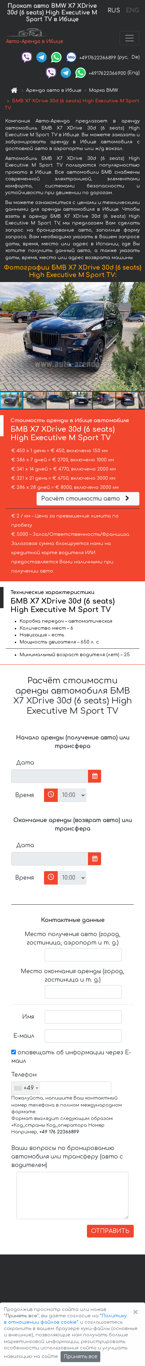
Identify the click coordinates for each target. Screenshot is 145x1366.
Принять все (80, 1356)
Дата (25, 763)
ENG (132, 10)
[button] (34, 400)
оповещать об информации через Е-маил (71, 1056)
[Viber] (26, 57)
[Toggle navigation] (129, 38)
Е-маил (23, 1036)
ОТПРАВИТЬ (110, 1231)
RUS (114, 10)
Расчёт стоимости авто (81, 499)
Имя (28, 1017)
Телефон (24, 1075)
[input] (49, 776)
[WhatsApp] (56, 57)
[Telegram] (41, 57)
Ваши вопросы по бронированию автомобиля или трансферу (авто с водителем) (67, 1156)
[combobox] (26, 1088)
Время (24, 795)
